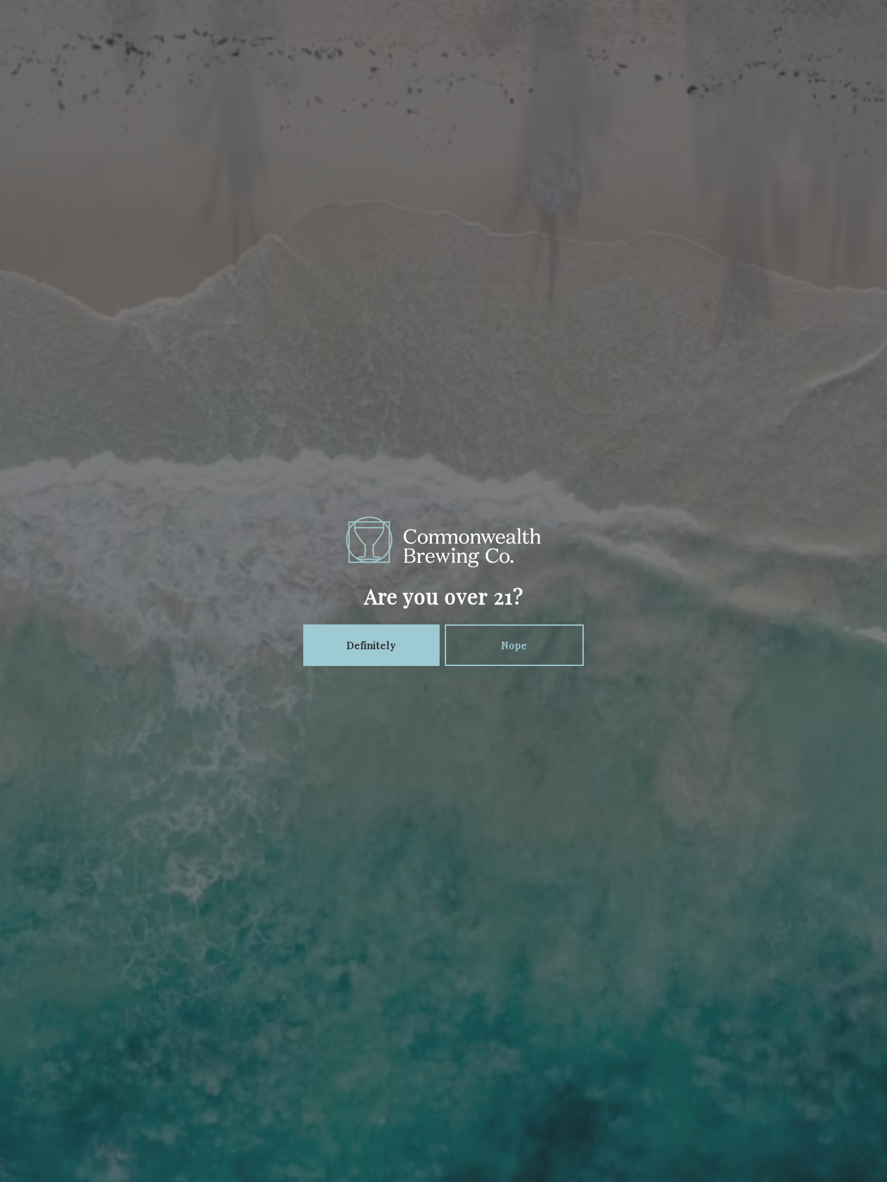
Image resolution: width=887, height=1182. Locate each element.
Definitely (371, 645)
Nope (514, 645)
